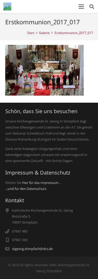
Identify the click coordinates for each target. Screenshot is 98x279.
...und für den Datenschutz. (26, 188)
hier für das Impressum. (40, 182)
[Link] (7, 6)
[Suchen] (92, 6)
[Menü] (81, 6)
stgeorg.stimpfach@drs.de (32, 248)
